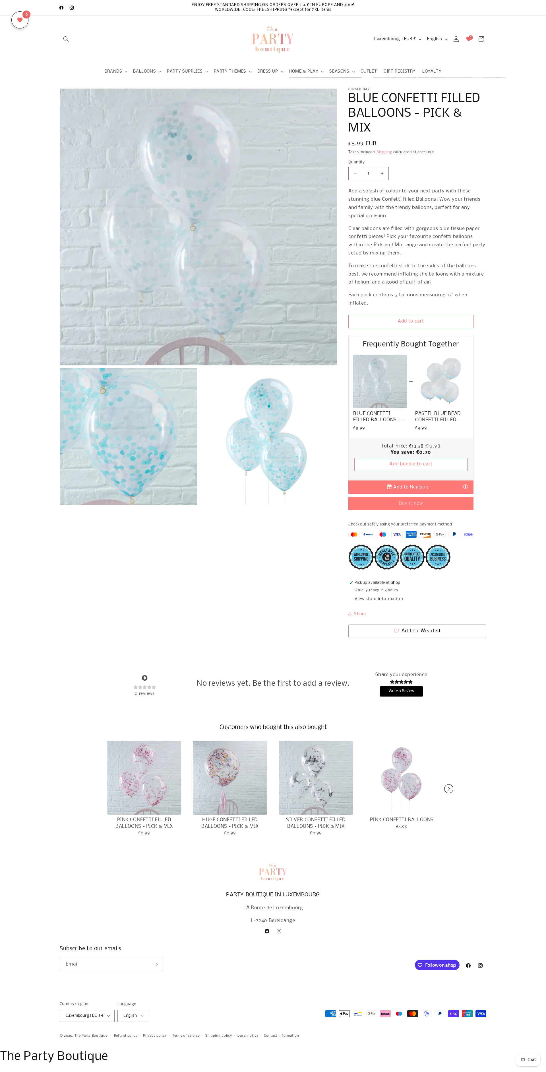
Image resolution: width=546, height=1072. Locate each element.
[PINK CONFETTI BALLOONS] (402, 778)
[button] (66, 39)
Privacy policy (155, 1035)
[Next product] (449, 789)
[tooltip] (465, 486)
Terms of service (186, 1035)
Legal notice (247, 1035)
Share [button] (360, 613)
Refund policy (126, 1035)
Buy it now (411, 503)
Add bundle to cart (411, 463)
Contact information (281, 1035)
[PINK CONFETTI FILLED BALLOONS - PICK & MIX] (144, 778)
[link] (380, 381)
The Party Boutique (91, 1035)
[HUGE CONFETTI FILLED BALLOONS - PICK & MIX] (230, 778)
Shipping (384, 152)
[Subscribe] (155, 965)
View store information (379, 598)
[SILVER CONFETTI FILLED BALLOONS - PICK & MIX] (316, 778)
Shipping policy (218, 1035)
